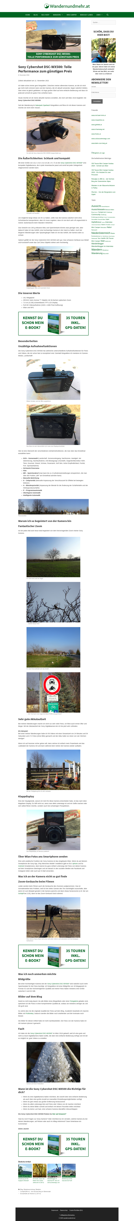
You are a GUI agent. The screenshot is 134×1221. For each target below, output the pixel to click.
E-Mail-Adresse (95, 92)
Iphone (75, 863)
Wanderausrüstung (29, 1189)
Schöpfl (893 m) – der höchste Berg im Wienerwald (35, 1191)
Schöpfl (21, 893)
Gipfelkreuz (96, 222)
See (101, 236)
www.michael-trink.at (98, 115)
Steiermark (94, 238)
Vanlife (103, 238)
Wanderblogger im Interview (102, 246)
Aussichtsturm (105, 206)
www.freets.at (96, 134)
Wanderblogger (97, 244)
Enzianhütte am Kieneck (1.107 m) (30, 1193)
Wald (103, 241)
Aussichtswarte (98, 209)
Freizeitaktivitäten (111, 217)
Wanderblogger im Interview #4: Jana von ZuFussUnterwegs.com (53, 1180)
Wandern (57, 15)
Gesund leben (101, 219)
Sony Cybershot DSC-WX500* (72, 163)
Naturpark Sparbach (42, 105)
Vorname (93, 86)
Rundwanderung (95, 236)
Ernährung (103, 214)
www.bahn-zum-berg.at (99, 143)
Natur (109, 227)
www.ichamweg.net (97, 129)
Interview (108, 222)
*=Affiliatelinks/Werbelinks (67, 1215)
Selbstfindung (105, 236)
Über (98, 15)
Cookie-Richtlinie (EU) (76, 1210)
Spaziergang (111, 236)
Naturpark (94, 230)
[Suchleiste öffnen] (107, 15)
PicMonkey (29, 1013)
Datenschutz (64, 1210)
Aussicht (96, 206)
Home (27, 15)
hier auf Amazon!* (59, 1114)
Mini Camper (71, 15)
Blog (36, 15)
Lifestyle (113, 224)
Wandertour (105, 250)
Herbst (103, 222)
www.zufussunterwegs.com (100, 138)
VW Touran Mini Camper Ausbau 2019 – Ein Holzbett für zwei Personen (102, 172)
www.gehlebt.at (96, 125)
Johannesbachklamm (96, 224)
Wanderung (96, 253)
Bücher (96, 212)
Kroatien (108, 224)
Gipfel (107, 219)
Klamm (103, 224)
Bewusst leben (86, 15)
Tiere (99, 238)
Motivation (103, 227)
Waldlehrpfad (108, 241)
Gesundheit (94, 219)
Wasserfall (105, 253)
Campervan (102, 212)
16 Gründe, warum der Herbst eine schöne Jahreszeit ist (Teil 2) (38, 1180)
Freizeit (105, 217)
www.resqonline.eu (97, 120)
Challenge (109, 212)
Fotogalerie (74, 1001)
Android (21, 866)
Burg (92, 212)
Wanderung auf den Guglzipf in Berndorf (23, 1179)
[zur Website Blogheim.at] (98, 153)
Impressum (54, 1210)
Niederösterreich (100, 232)
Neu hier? (45, 15)
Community (95, 214)
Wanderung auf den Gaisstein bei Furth (67, 1179)
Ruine (113, 233)
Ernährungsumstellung (97, 217)
